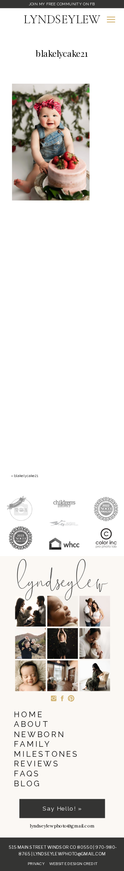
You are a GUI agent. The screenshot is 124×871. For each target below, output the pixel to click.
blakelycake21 (26, 476)
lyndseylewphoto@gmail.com (69, 853)
